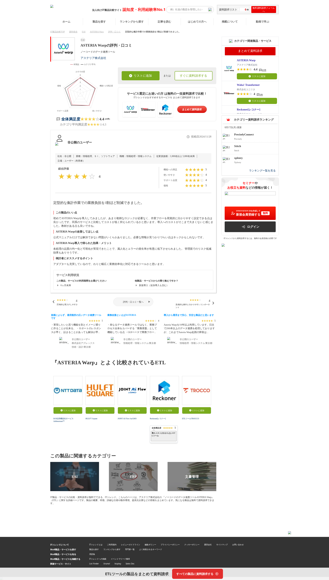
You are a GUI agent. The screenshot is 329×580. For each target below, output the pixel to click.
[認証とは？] (59, 146)
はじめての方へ (197, 21)
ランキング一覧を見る (262, 170)
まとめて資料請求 (192, 109)
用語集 (92, 554)
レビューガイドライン (130, 544)
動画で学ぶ (262, 21)
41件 (264, 70)
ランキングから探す (132, 21)
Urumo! (106, 563)
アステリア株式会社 (93, 58)
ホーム (66, 21)
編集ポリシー (150, 544)
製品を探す (99, 21)
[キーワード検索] (210, 9)
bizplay (118, 563)
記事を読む (164, 21)
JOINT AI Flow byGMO (127, 419)
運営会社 (208, 544)
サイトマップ (222, 544)
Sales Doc (130, 563)
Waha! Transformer (248, 85)
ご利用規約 (112, 544)
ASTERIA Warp (97, 32)
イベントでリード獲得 (120, 558)
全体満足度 (70, 119)
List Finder (94, 563)
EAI (83, 32)
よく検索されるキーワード (150, 549)
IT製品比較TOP (57, 32)
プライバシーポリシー (170, 544)
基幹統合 (73, 32)
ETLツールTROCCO (190, 419)
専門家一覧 (130, 549)
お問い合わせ (238, 544)
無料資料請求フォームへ (263, 9)
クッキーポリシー (192, 544)
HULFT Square (91, 419)
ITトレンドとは (95, 544)
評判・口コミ (114, 32)
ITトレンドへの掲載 (97, 558)
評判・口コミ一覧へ (133, 302)
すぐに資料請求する (193, 75)
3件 (261, 94)
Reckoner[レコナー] (158, 419)
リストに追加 (143, 75)
